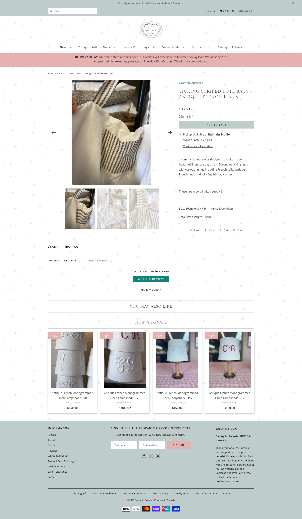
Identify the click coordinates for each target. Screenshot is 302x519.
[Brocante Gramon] (151, 30)
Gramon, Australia (191, 83)
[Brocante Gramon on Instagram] (151, 456)
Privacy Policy (160, 493)
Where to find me (58, 456)
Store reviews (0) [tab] (98, 260)
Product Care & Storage (61, 461)
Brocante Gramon (144, 500)
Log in (210, 10)
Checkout (245, 10)
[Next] (170, 133)
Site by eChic (181, 493)
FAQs (51, 477)
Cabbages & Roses (230, 47)
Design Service (56, 466)
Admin (227, 493)
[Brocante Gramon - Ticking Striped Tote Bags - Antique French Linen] (112, 132)
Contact (52, 445)
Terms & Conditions (135, 493)
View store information (198, 146)
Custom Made (171, 47)
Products (61, 73)
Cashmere (199, 47)
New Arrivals (151, 322)
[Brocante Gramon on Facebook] (144, 456)
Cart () (228, 10)
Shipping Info (79, 493)
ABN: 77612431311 (206, 493)
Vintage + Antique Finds (95, 47)
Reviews (52, 450)
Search (52, 435)
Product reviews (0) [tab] (65, 260)
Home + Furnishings (137, 47)
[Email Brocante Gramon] (158, 456)
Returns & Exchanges (105, 493)
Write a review (151, 279)
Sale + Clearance (57, 471)
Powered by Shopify (164, 500)
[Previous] (53, 133)
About (51, 440)
